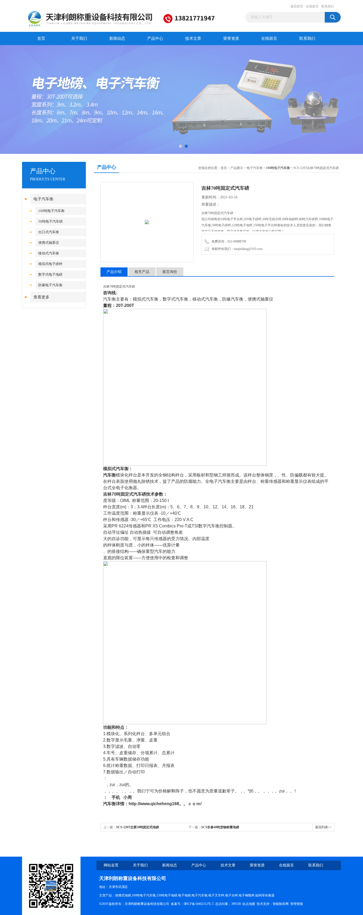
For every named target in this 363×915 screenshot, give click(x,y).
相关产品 (141, 272)
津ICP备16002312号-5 (199, 904)
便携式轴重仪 (48, 243)
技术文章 (193, 38)
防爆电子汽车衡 (50, 285)
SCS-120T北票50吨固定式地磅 (137, 827)
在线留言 (312, 6)
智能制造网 (281, 904)
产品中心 (155, 38)
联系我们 (327, 6)
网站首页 (111, 865)
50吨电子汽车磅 (50, 221)
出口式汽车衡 (48, 232)
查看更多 (41, 297)
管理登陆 (296, 904)
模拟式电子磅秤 (50, 264)
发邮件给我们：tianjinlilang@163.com (236, 249)
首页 (41, 38)
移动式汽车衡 (48, 253)
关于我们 (79, 38)
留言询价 (169, 272)
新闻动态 (117, 38)
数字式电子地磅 (50, 274)
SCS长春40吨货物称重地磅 (220, 827)
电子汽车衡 (43, 199)
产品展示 (236, 168)
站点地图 (248, 904)
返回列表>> (323, 827)
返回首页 (296, 6)
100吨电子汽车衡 (51, 211)
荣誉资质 (231, 38)
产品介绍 (114, 272)
